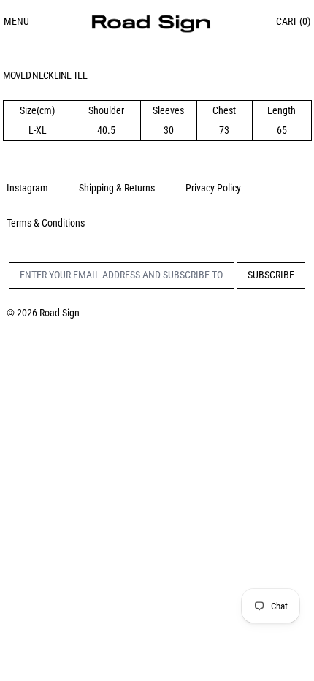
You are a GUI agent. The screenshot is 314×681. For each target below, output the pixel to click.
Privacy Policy (213, 188)
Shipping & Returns (117, 188)
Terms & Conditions (46, 223)
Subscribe (271, 275)
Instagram (27, 188)
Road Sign (59, 313)
